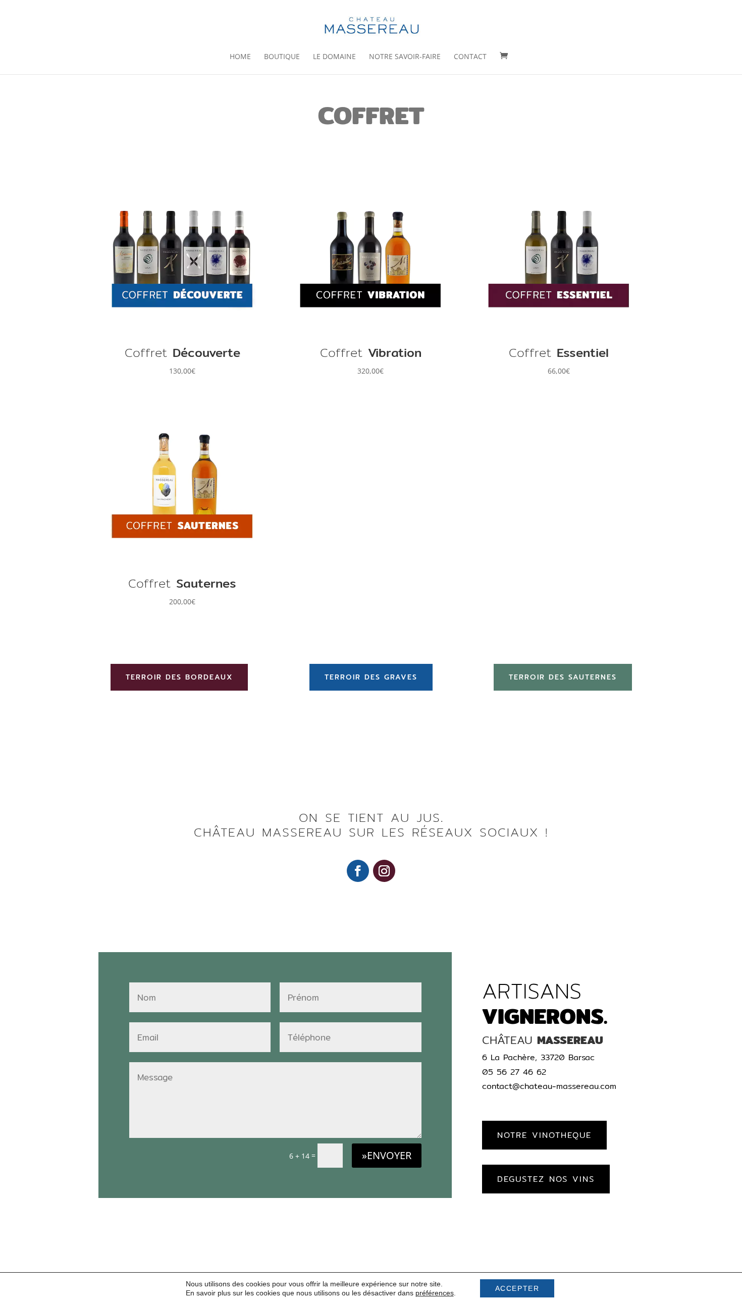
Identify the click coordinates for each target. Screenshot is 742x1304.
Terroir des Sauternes (563, 677)
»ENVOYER (386, 1155)
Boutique (282, 57)
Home (240, 57)
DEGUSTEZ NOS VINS (546, 1179)
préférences (434, 1293)
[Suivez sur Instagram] (384, 871)
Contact (470, 57)
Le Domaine (334, 57)
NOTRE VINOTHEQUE (544, 1135)
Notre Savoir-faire (405, 57)
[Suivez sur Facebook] (358, 871)
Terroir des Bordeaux (179, 677)
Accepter (517, 1288)
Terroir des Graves (371, 677)
